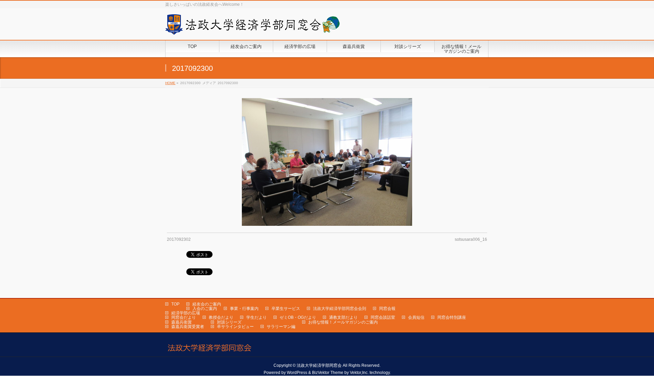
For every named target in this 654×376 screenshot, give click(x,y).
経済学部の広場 (185, 313)
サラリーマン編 (281, 326)
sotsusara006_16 (471, 239)
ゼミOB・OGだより (298, 317)
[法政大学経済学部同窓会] (252, 27)
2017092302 (179, 239)
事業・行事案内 (244, 308)
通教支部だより (343, 317)
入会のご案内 (204, 308)
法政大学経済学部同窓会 (319, 365)
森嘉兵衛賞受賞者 (187, 326)
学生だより (256, 317)
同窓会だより (183, 317)
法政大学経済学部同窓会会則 (339, 308)
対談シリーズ (229, 322)
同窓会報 (387, 308)
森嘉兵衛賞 (181, 322)
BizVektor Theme (327, 372)
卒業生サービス (285, 308)
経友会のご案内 (206, 304)
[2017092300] (327, 162)
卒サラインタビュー (235, 326)
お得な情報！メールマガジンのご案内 (343, 322)
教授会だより (221, 317)
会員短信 (416, 317)
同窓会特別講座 (451, 317)
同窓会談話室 (383, 317)
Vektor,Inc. (359, 372)
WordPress (297, 372)
